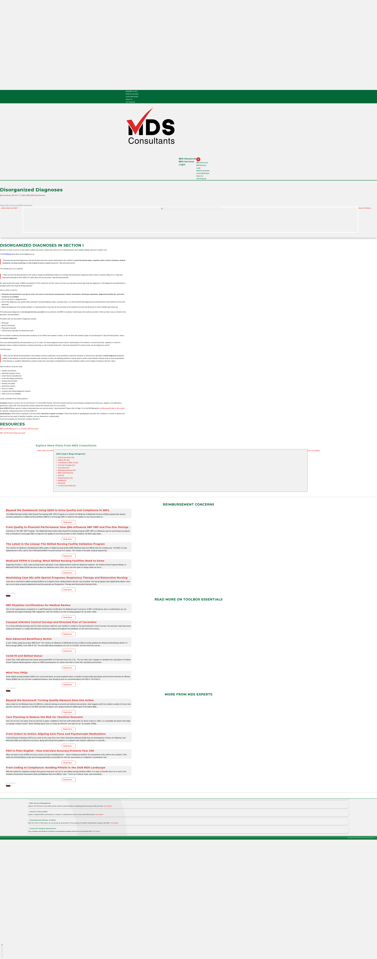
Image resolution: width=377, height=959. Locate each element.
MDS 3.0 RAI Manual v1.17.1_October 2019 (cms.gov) (19, 430)
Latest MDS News (132, 96)
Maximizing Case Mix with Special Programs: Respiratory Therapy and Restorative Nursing (67, 579)
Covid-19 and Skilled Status (24, 657)
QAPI (60, 477)
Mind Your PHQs (17, 674)
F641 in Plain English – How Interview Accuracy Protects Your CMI (50, 752)
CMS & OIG (62, 461)
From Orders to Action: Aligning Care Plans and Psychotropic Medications (56, 735)
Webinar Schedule (132, 94)
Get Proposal (130, 102)
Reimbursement (64, 479)
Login (182, 164)
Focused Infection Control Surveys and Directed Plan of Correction (51, 623)
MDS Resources (202, 162)
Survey (60, 484)
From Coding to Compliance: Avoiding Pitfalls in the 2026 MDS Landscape (55, 769)
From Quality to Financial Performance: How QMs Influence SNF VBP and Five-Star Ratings (67, 528)
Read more (67, 524)
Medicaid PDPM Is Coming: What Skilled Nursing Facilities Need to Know (55, 562)
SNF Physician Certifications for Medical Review (38, 606)
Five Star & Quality (65, 467)
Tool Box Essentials (65, 487)
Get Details (108, 806)
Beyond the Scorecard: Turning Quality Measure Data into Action (50, 701)
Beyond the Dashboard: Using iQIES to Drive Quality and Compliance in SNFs (57, 511)
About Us (129, 99)
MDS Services (186, 161)
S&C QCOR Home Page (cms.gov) (12, 434)
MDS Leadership (64, 474)
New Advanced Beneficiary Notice (29, 640)
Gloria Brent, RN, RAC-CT (11, 195)
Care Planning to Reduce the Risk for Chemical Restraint (44, 718)
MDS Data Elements (38, 195)
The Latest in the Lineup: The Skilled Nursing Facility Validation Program (55, 545)
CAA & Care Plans (64, 459)
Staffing (61, 482)
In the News (62, 469)
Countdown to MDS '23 (66, 464)
